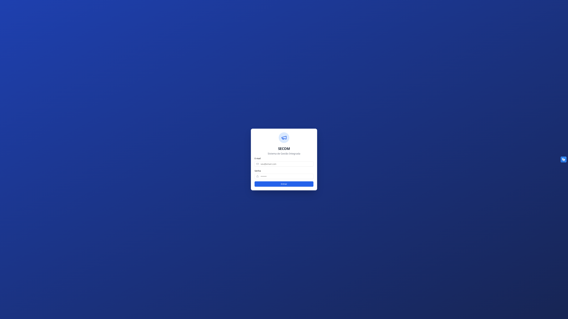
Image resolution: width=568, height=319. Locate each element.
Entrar (284, 184)
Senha (258, 170)
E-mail (258, 158)
